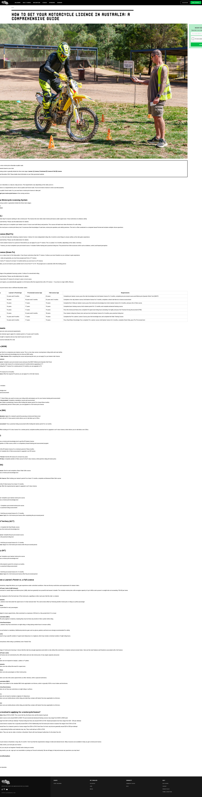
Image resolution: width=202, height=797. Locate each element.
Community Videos (130, 783)
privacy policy (166, 789)
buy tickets (195, 2)
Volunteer (92, 783)
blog (127, 786)
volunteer (185, 2)
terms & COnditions (167, 791)
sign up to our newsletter (18, 750)
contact (164, 786)
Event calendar (57, 783)
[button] (18, 2)
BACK (13, 7)
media (91, 789)
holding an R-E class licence (10, 429)
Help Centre (165, 783)
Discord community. (38, 750)
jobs (91, 786)
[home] (6, 2)
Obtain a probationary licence (10, 402)
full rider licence (34, 374)
